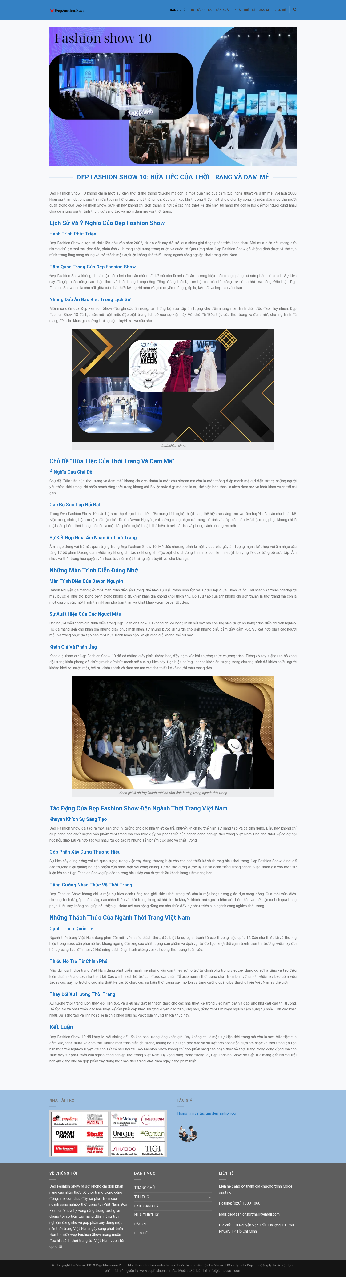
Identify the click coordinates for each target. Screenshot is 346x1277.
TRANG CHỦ (176, 10)
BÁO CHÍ (265, 10)
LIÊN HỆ (280, 10)
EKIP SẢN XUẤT (219, 10)
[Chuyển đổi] (210, 1197)
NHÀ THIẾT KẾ (244, 10)
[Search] (295, 9)
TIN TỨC (195, 10)
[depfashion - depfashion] (70, 10)
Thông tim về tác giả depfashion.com (207, 1113)
